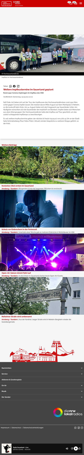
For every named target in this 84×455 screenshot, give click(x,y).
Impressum (5, 428)
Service (5, 374)
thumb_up (79, 448)
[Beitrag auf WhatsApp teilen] (10, 86)
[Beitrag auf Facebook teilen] (14, 86)
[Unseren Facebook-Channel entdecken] (78, 427)
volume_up (67, 448)
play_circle (75, 448)
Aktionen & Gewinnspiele (12, 380)
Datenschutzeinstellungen (33, 428)
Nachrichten (6, 368)
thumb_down (72, 448)
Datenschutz (16, 428)
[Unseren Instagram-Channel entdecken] (82, 427)
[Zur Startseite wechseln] (6, 4)
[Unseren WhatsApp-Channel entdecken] (75, 427)
